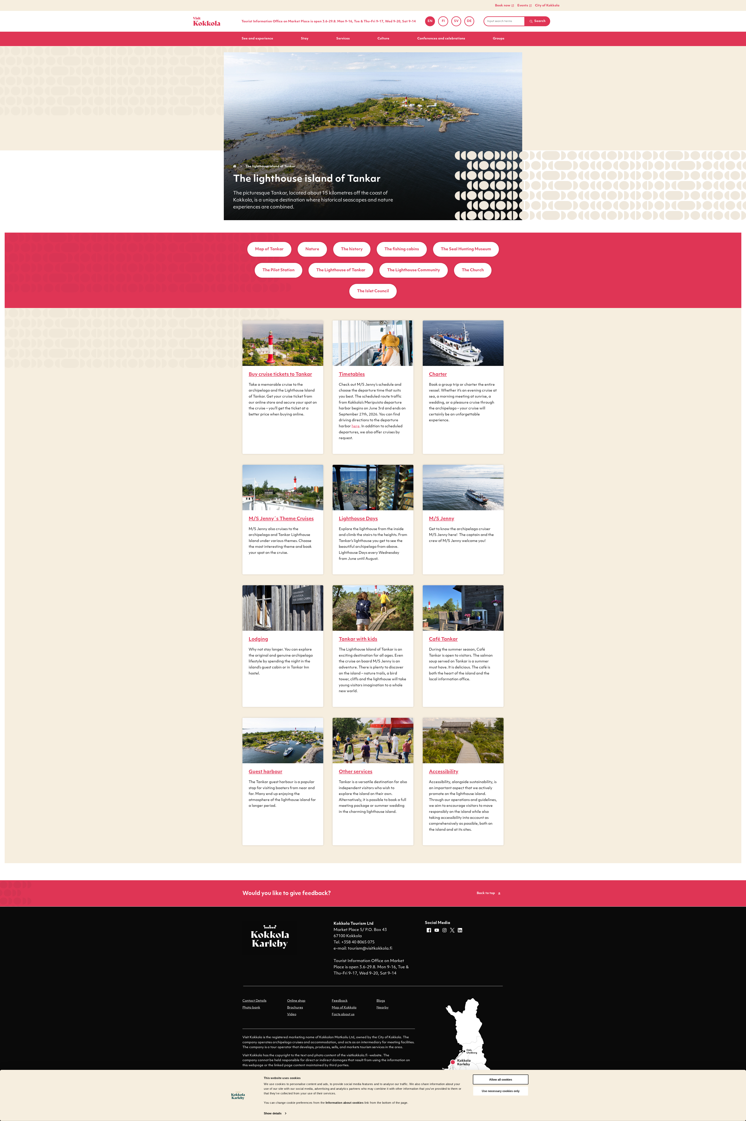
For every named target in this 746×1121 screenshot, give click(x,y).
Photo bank (251, 1007)
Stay (304, 38)
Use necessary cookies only (500, 1091)
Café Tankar (443, 639)
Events (522, 5)
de (470, 22)
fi (445, 22)
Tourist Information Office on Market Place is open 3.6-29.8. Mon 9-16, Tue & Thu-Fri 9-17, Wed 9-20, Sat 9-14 (328, 21)
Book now (502, 5)
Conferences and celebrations (441, 38)
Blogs (380, 1000)
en (431, 22)
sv (457, 22)
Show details (272, 1113)
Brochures (295, 1007)
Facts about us (343, 1014)
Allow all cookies (500, 1079)
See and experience (257, 38)
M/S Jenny (441, 519)
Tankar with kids (358, 639)
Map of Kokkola (344, 1007)
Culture (383, 38)
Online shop (296, 1000)
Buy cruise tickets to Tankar (280, 374)
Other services (355, 772)
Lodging (258, 639)
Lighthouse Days (358, 519)
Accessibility (443, 772)
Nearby (382, 1007)
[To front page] (206, 21)
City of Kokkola (547, 5)
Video (291, 1014)
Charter (438, 374)
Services (343, 38)
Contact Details (254, 1000)
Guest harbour (265, 772)
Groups (498, 38)
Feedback (340, 1000)
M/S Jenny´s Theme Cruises (281, 519)
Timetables (352, 374)
